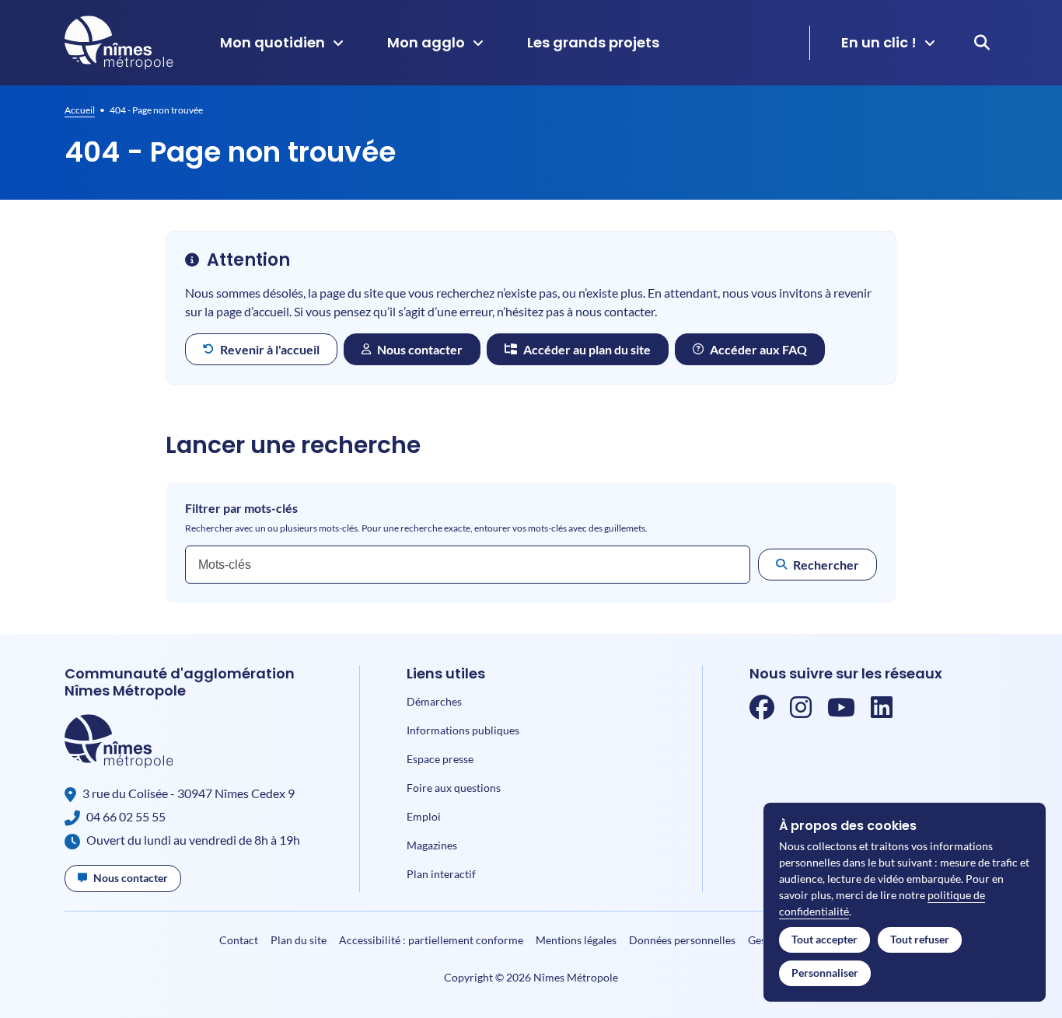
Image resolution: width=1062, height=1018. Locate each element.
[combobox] (467, 565)
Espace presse (440, 758)
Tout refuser (919, 939)
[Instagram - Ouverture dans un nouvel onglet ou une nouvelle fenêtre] (801, 711)
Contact (238, 940)
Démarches (434, 701)
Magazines (432, 845)
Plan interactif (441, 873)
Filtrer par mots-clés (241, 508)
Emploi (424, 816)
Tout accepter (824, 939)
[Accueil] (119, 43)
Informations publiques (463, 730)
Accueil (80, 110)
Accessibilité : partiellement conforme (431, 940)
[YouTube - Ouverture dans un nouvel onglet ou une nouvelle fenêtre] (841, 711)
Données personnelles (682, 940)
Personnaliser (824, 972)
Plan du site (299, 940)
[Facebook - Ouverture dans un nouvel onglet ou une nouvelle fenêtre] (761, 711)
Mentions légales (576, 940)
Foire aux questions (454, 787)
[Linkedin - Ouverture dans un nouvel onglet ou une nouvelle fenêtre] (882, 711)
